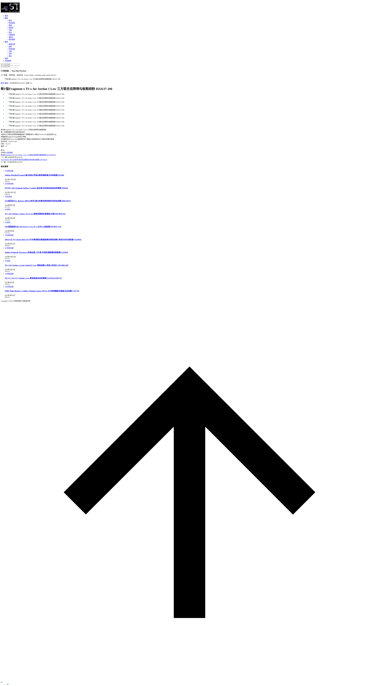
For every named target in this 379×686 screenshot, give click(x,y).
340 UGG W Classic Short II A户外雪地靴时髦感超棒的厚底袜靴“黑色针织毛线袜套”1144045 (43, 240)
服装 (6, 42)
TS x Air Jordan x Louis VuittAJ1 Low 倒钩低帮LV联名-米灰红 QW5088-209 (36, 265)
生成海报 (9, 152)
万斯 (10, 30)
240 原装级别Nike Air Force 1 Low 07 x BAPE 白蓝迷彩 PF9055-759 (33, 227)
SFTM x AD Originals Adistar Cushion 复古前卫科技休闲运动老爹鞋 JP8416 (36, 188)
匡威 (10, 25)
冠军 (10, 53)
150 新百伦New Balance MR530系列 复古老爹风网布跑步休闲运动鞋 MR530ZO (38, 201)
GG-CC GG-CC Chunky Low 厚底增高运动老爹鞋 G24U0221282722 (33, 278)
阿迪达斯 (12, 23)
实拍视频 (8, 61)
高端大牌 (12, 44)
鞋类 (6, 18)
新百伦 (11, 27)
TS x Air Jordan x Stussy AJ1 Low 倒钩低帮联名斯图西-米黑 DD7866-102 (35, 214)
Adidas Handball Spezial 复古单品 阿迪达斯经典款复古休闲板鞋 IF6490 (34, 175)
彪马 (10, 32)
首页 (6, 16)
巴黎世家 (12, 35)
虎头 (10, 56)
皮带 (6, 58)
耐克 (10, 20)
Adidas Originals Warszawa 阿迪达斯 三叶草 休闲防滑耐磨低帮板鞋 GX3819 (36, 252)
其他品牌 (12, 39)
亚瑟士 (11, 37)
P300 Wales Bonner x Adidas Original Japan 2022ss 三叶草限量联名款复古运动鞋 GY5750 (42, 291)
